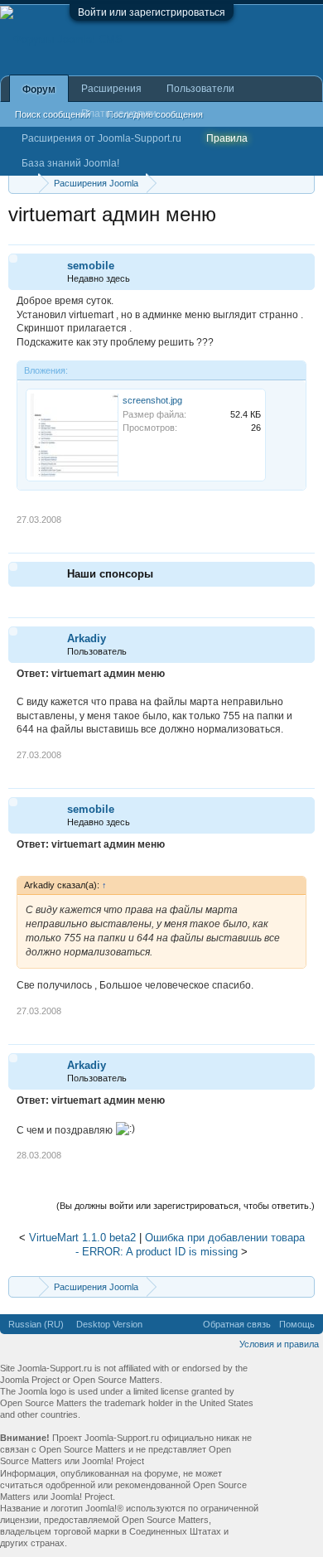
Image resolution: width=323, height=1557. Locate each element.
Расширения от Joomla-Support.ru (101, 138)
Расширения (111, 88)
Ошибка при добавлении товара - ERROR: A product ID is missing (190, 1244)
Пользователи (200, 88)
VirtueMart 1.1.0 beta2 (82, 1237)
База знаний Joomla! (70, 163)
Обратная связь (237, 1324)
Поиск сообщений (52, 114)
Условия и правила (279, 1344)
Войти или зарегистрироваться (151, 12)
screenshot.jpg (152, 400)
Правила (227, 138)
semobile (90, 265)
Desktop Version (109, 1324)
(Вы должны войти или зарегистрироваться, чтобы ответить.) (185, 1206)
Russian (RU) (36, 1324)
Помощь (297, 1324)
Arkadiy (86, 638)
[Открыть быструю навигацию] (304, 182)
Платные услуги (119, 113)
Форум (38, 89)
